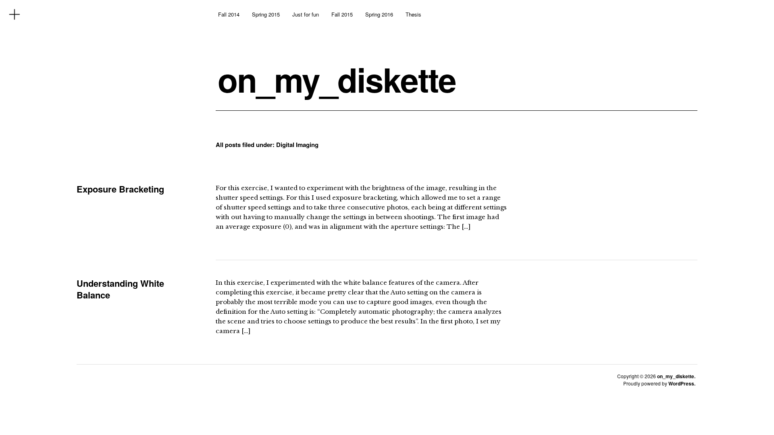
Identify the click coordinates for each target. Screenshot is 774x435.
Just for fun (305, 14)
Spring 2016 (379, 14)
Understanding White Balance (120, 289)
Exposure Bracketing (120, 188)
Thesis (413, 14)
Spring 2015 (266, 14)
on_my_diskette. (676, 376)
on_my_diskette (337, 79)
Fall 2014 (228, 14)
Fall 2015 (342, 14)
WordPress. (681, 383)
